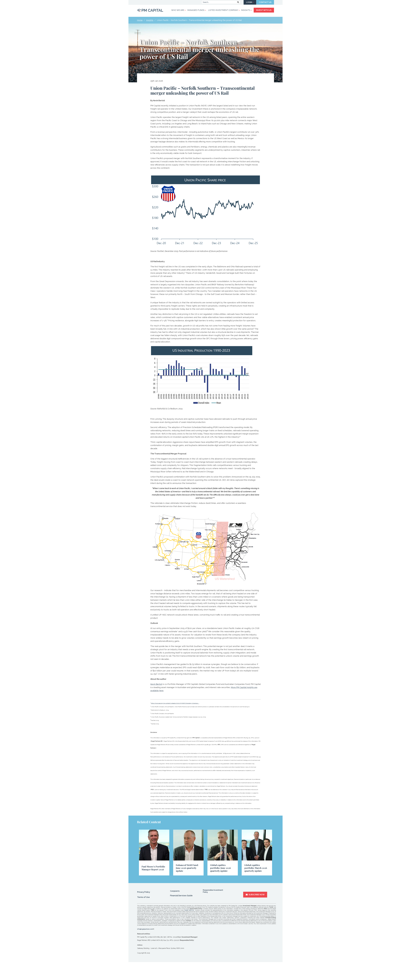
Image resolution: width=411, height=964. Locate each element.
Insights (245, 10)
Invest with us (189, 910)
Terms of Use (143, 897)
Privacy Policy (143, 892)
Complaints (175, 891)
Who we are (177, 10)
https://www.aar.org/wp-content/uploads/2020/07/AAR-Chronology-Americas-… (175, 703)
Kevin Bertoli (156, 684)
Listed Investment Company (223, 10)
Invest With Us (263, 10)
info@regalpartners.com (145, 929)
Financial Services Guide (181, 895)
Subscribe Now (256, 894)
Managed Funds (195, 10)
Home (140, 20)
